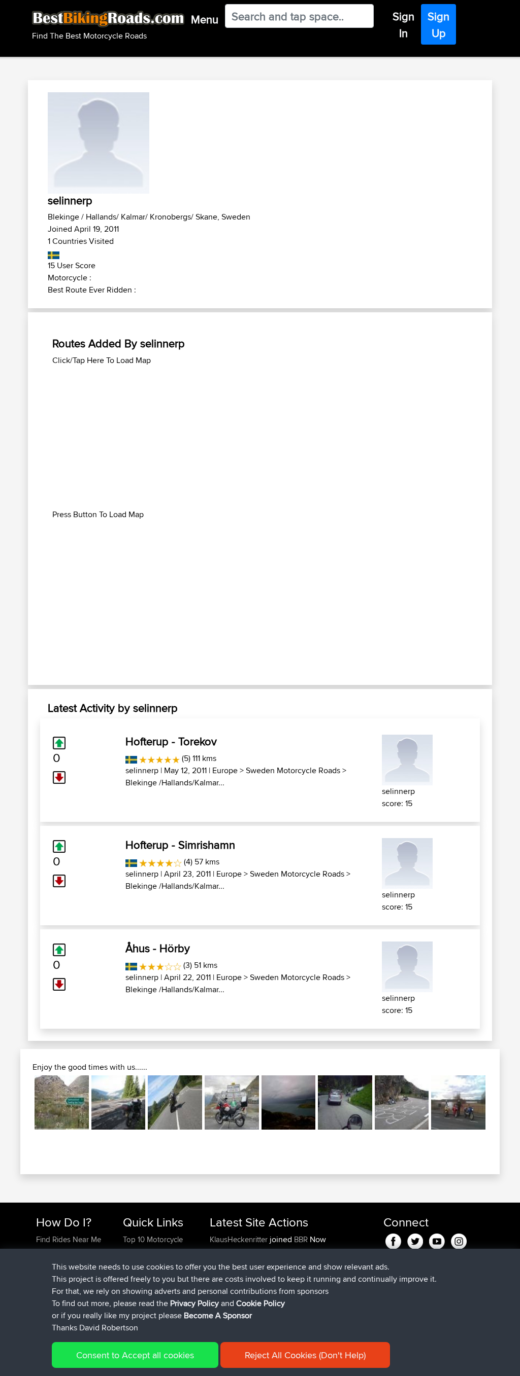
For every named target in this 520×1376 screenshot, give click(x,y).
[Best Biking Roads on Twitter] (415, 1239)
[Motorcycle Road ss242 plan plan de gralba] (345, 1102)
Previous (19, 1102)
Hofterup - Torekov (171, 741)
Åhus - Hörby (157, 948)
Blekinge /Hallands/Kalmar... (174, 782)
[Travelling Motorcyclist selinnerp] (407, 758)
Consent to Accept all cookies (135, 1355)
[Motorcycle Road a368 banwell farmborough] (458, 1102)
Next (501, 1102)
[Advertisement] (260, 438)
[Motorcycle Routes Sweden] (53, 253)
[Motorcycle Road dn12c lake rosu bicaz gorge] (118, 1102)
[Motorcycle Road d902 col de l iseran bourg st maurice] (232, 1102)
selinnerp (141, 770)
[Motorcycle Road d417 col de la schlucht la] (402, 1102)
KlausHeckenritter (240, 1239)
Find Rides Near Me (68, 1239)
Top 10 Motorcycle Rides (153, 1245)
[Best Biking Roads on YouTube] (437, 1239)
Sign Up (438, 24)
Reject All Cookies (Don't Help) (305, 1355)
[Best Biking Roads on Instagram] (459, 1239)
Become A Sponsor (218, 1315)
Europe (225, 770)
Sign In (403, 24)
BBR (301, 1239)
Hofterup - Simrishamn (180, 845)
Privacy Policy (194, 1303)
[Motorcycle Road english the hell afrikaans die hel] (62, 1102)
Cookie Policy (260, 1303)
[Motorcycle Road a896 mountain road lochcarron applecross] (289, 1102)
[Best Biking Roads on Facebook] (393, 1239)
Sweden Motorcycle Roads (293, 770)
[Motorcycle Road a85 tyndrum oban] (175, 1102)
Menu (204, 19)
